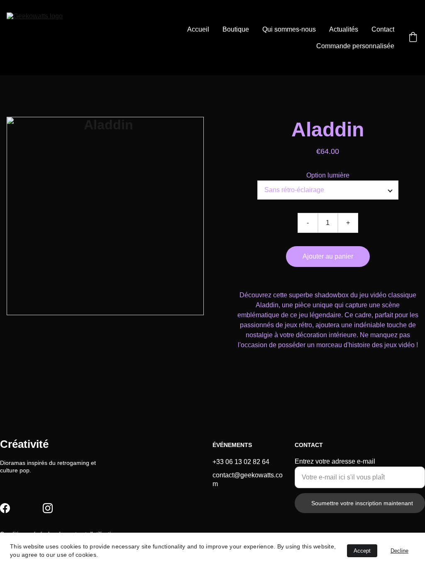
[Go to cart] (413, 38)
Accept (362, 551)
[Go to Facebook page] (5, 508)
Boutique (235, 29)
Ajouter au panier (328, 256)
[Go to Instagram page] (48, 508)
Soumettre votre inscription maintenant (362, 503)
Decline (399, 551)
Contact (382, 29)
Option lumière (327, 175)
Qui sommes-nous (289, 29)
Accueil (198, 29)
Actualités (343, 29)
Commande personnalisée (355, 45)
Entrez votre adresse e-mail (335, 461)
